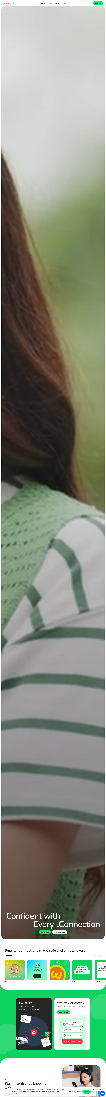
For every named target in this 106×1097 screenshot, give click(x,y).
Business (57, 3)
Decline (79, 1091)
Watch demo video (59, 932)
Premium (50, 3)
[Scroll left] (95, 956)
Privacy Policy (50, 1091)
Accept (86, 1091)
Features (43, 3)
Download (98, 3)
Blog (65, 3)
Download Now (63, 1012)
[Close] (93, 1091)
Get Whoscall (45, 932)
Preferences (71, 1091)
